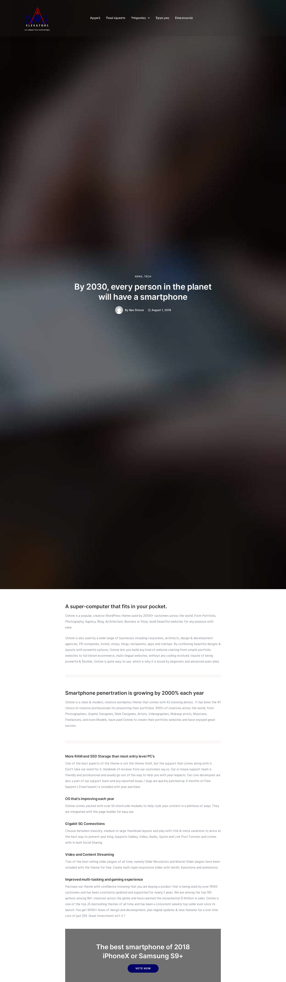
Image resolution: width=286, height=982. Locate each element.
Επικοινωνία (184, 18)
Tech (147, 276)
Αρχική (95, 18)
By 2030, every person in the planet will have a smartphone (142, 292)
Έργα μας (162, 18)
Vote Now (143, 968)
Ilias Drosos (136, 310)
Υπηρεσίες (138, 18)
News (139, 276)
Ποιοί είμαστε (115, 18)
